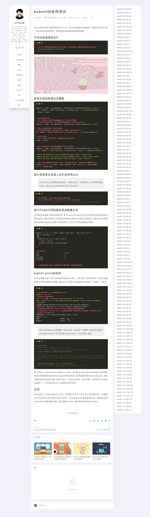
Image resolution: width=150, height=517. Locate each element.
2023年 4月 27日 (123, 128)
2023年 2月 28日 (123, 174)
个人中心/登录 (19, 100)
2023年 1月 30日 (123, 213)
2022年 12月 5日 (123, 308)
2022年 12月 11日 (123, 287)
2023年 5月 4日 (122, 125)
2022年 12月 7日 (123, 301)
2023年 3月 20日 (123, 164)
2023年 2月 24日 (123, 178)
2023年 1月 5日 (122, 248)
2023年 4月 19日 (123, 142)
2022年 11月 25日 (123, 343)
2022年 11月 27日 (123, 336)
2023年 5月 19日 (123, 114)
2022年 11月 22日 (123, 353)
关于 (19, 95)
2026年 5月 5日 (122, 37)
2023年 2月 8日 (122, 195)
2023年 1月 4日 (122, 251)
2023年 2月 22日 (123, 181)
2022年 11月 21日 (123, 357)
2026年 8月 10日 (123, 12)
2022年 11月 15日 (123, 378)
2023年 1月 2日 (122, 259)
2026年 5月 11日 (123, 30)
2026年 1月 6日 (122, 44)
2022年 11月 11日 (123, 392)
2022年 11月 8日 (123, 403)
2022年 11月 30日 (123, 325)
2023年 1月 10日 (123, 237)
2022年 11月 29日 (123, 329)
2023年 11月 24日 (123, 90)
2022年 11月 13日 (123, 385)
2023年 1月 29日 (123, 216)
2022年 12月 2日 (123, 318)
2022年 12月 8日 (123, 297)
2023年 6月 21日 (123, 107)
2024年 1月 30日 (123, 83)
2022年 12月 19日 (123, 280)
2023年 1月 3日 (122, 255)
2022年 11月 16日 (123, 375)
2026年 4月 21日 (123, 41)
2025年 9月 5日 (122, 62)
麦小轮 (38, 17)
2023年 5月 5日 (122, 121)
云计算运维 (19, 22)
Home (19, 55)
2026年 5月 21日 (123, 23)
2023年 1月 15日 (123, 227)
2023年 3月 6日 (122, 171)
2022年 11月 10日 (123, 396)
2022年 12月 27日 (123, 269)
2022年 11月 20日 (123, 360)
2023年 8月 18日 (123, 100)
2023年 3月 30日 (123, 153)
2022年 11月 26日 (123, 339)
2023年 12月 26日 (123, 86)
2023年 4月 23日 (123, 135)
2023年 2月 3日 (122, 202)
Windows (19, 75)
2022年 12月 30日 (123, 262)
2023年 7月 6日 (122, 104)
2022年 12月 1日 (123, 322)
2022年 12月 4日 (123, 311)
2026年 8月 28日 (123, 9)
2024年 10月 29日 (123, 72)
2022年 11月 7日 (123, 406)
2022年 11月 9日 (123, 399)
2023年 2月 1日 (122, 206)
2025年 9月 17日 (123, 55)
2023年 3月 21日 (123, 160)
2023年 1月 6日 (122, 244)
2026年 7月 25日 (123, 16)
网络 (19, 65)
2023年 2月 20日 (123, 185)
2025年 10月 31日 (123, 51)
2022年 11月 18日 (123, 367)
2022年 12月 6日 (123, 304)
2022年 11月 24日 (123, 346)
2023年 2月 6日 (122, 199)
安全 (19, 80)
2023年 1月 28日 (123, 220)
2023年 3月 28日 (123, 157)
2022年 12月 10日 (123, 290)
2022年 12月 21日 (123, 276)
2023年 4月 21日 (123, 139)
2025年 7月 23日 (123, 65)
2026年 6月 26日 (123, 19)
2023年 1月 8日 (122, 241)
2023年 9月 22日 (123, 97)
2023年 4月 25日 (123, 132)
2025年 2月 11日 (123, 69)
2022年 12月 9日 (123, 294)
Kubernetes (52, 17)
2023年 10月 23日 (123, 93)
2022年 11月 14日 (123, 382)
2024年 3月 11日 (123, 79)
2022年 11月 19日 (123, 364)
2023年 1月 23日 (123, 223)
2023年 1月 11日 (123, 234)
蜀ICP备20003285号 (23, 109)
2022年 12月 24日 (123, 273)
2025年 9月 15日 (123, 58)
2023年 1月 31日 (123, 209)
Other (19, 85)
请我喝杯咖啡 (74, 413)
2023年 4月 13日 (123, 146)
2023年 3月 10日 (123, 167)
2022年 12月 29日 (123, 266)
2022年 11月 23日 (123, 350)
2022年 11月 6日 (123, 410)
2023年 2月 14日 (123, 188)
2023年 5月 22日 (123, 111)
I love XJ (19, 90)
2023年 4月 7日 (122, 150)
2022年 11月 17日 (123, 371)
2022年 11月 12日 (123, 389)
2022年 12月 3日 (123, 315)
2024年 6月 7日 (122, 76)
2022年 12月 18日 (123, 283)
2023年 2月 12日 (123, 192)
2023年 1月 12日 (123, 230)
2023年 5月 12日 (123, 118)
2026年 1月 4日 (122, 48)
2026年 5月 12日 (123, 26)
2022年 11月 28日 (123, 332)
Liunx (19, 70)
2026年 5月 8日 (122, 34)
